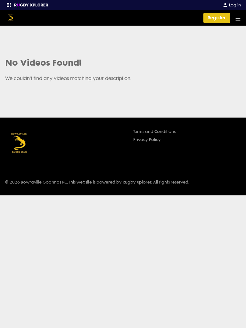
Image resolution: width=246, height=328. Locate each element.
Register (217, 17)
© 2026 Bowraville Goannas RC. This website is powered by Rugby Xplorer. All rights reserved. (97, 182)
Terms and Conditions (154, 131)
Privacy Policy (147, 139)
